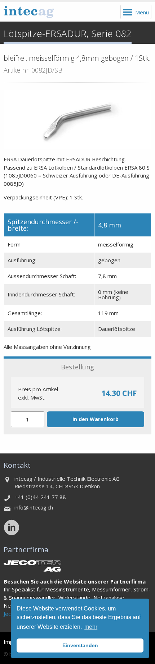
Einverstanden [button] (80, 645)
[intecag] (29, 12)
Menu (142, 12)
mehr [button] (90, 627)
